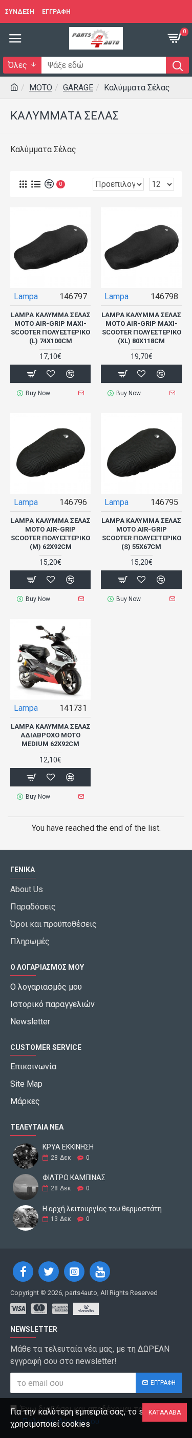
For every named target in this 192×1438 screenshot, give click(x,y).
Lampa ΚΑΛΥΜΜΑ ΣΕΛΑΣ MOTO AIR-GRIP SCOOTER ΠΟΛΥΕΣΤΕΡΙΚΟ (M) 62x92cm (51, 533)
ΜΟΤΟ (40, 87)
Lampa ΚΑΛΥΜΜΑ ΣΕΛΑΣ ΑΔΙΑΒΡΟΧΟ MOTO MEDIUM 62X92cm (51, 735)
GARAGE (78, 87)
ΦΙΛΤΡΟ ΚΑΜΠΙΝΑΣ (73, 1178)
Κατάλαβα (164, 1412)
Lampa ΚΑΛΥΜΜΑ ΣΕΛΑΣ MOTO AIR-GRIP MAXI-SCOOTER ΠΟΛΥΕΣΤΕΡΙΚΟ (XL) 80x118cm (141, 328)
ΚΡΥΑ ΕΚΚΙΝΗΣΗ (68, 1147)
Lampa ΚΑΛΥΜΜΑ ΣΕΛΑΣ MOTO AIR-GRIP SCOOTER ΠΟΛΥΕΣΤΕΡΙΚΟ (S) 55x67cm (141, 533)
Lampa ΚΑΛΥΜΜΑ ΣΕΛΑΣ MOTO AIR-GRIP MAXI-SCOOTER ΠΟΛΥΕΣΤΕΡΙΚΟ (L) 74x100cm (51, 328)
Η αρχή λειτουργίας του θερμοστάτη (102, 1209)
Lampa (26, 296)
